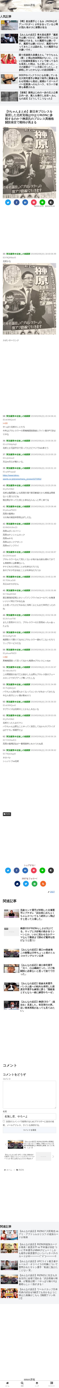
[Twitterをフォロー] (26, 884)
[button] (53, 689)
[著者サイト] (17, 884)
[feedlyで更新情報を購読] (34, 884)
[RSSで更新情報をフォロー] (43, 884)
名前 (5, 1111)
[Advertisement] (29, 229)
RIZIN (7, 814)
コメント (7, 1079)
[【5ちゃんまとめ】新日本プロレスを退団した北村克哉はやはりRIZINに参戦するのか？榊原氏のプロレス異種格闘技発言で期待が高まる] (25, 202)
